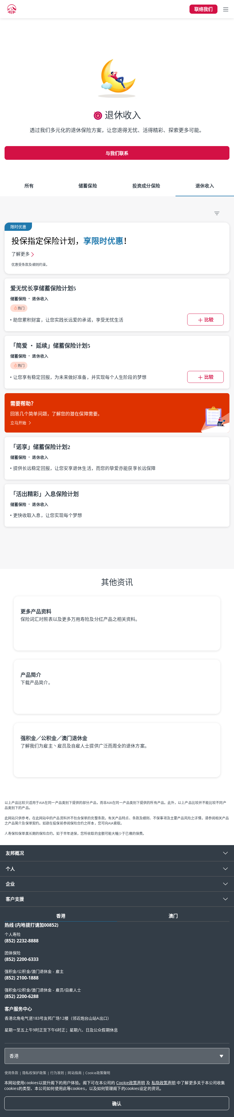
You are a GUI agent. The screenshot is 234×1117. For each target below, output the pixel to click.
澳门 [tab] (173, 916)
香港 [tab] (60, 916)
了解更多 (20, 254)
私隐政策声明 (164, 1082)
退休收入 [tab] (204, 186)
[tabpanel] (117, 980)
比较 (208, 319)
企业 (10, 884)
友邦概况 (15, 853)
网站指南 (74, 1072)
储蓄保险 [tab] (87, 186)
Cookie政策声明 (130, 1082)
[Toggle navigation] (225, 9)
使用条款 (11, 1072)
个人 (10, 869)
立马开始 (18, 422)
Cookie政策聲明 (97, 1072)
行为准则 (57, 1072)
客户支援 (15, 899)
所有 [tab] (29, 186)
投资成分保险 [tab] (146, 186)
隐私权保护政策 (34, 1072)
